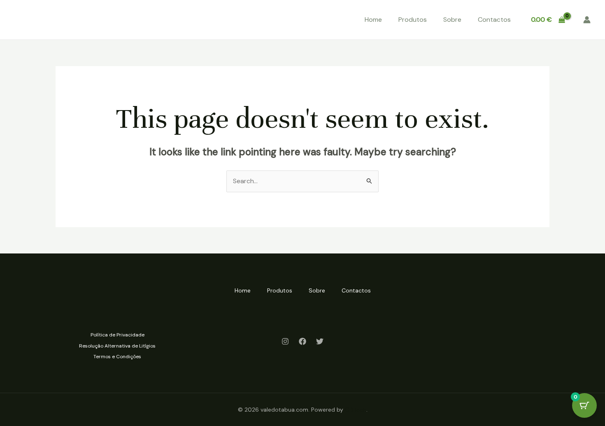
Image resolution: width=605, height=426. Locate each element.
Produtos (412, 19)
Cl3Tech (355, 409)
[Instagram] (285, 341)
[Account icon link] (587, 19)
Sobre (452, 19)
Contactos (494, 19)
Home (373, 19)
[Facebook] (302, 341)
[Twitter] (319, 341)
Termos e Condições (117, 356)
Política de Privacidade (117, 335)
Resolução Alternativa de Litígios (117, 346)
